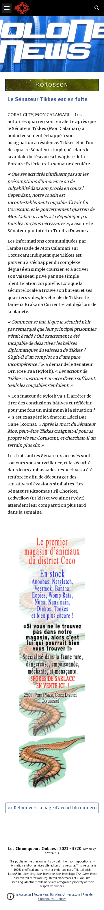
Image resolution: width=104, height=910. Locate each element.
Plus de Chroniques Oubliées (66, 896)
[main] (52, 99)
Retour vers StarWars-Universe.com (57, 894)
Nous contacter (21, 894)
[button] (7, 8)
